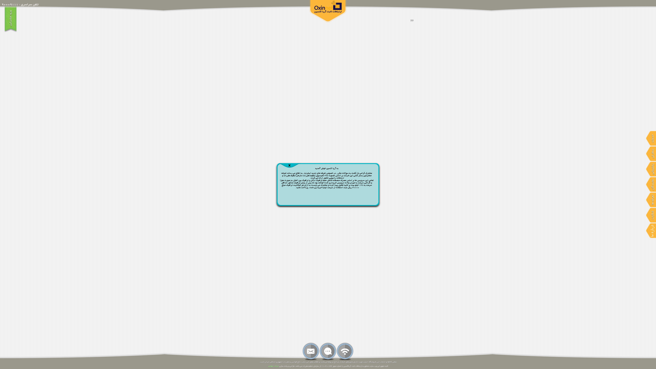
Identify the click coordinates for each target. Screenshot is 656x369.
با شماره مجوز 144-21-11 (332, 366)
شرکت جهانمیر (273, 366)
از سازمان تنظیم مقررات (311, 366)
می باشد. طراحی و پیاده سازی (290, 366)
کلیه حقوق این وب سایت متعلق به (375, 366)
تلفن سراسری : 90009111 (20, 4)
